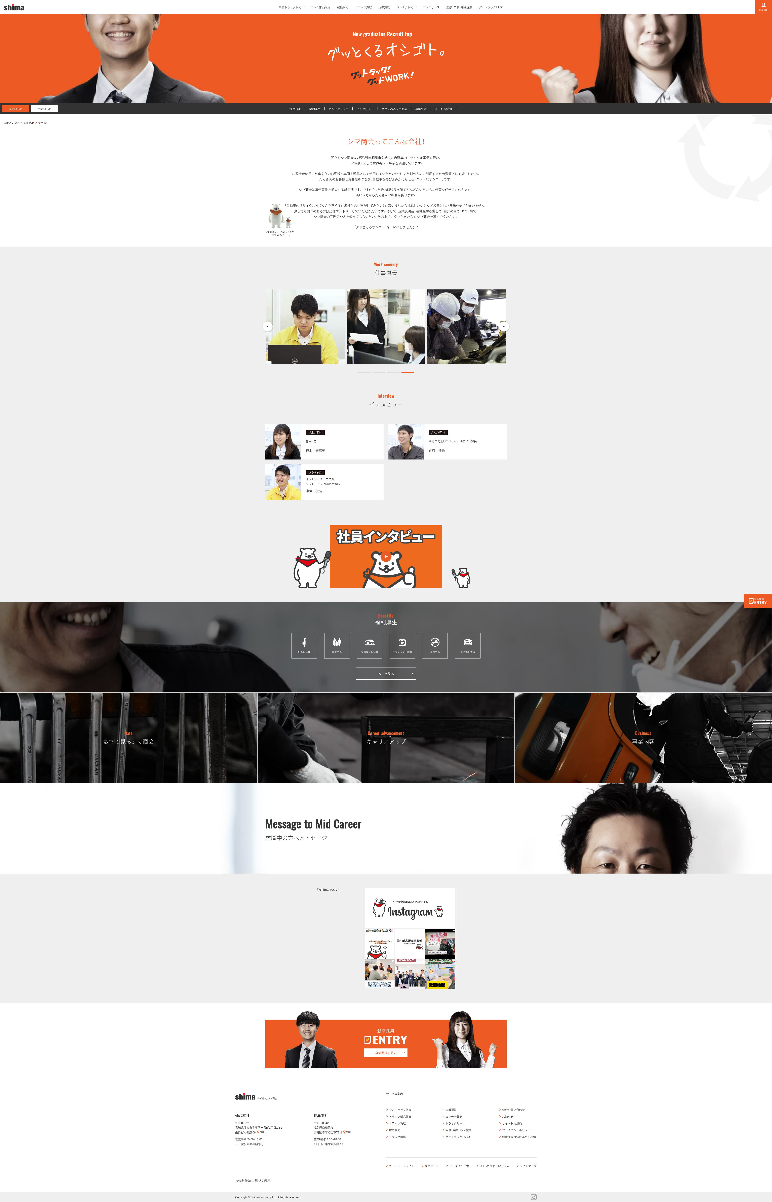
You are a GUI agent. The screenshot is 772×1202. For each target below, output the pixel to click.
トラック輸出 (397, 1137)
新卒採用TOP (15, 108)
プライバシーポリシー (516, 1130)
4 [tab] (407, 372)
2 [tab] (379, 372)
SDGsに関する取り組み (494, 1166)
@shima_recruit (328, 889)
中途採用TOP (44, 108)
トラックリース (455, 1123)
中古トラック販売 (400, 1110)
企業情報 (763, 10)
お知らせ (507, 1116)
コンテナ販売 (454, 1116)
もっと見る (386, 673)
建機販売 (394, 1130)
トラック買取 (397, 1123)
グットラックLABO (458, 1137)
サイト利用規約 (512, 1123)
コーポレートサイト (401, 1166)
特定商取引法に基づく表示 (519, 1137)
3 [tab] (393, 372)
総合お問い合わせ (513, 1110)
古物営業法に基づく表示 (253, 1180)
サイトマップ (528, 1166)
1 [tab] (364, 372)
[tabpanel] (305, 326)
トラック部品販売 (400, 1116)
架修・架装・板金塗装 (459, 1130)
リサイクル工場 (459, 1166)
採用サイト (432, 1166)
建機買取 (451, 1110)
